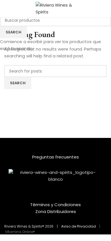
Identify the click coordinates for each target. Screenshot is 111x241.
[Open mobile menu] (6, 8)
